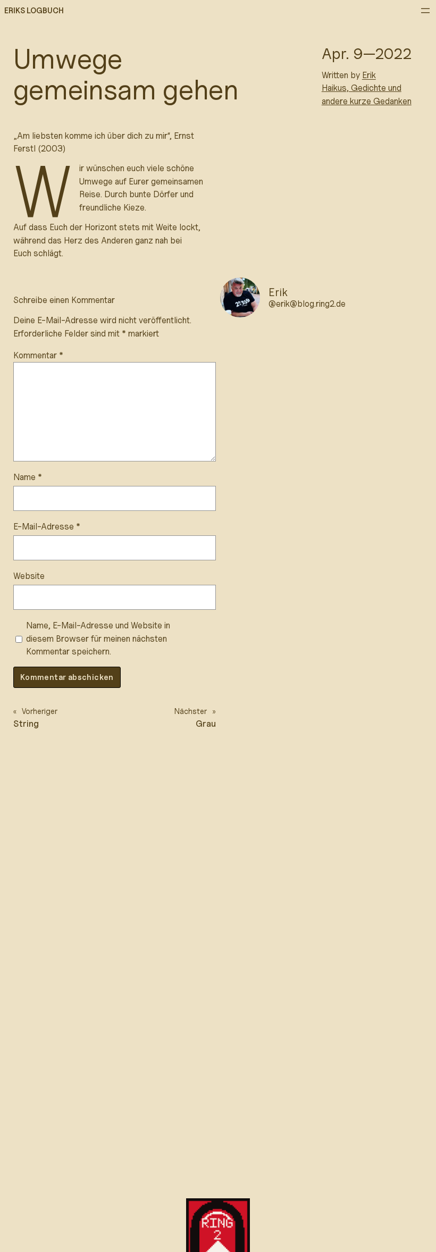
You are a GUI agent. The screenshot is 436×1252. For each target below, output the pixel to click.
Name (27, 477)
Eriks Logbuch (34, 10)
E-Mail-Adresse (46, 526)
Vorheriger (39, 711)
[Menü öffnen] (425, 10)
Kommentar (38, 355)
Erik (369, 75)
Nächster (190, 711)
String (26, 723)
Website (29, 575)
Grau (206, 723)
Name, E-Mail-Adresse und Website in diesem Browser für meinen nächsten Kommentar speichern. (98, 638)
